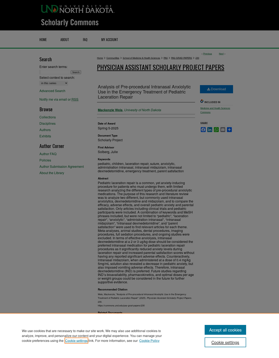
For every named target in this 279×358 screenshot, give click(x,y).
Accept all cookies (225, 330)
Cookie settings (76, 340)
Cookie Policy (149, 340)
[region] (139, 335)
